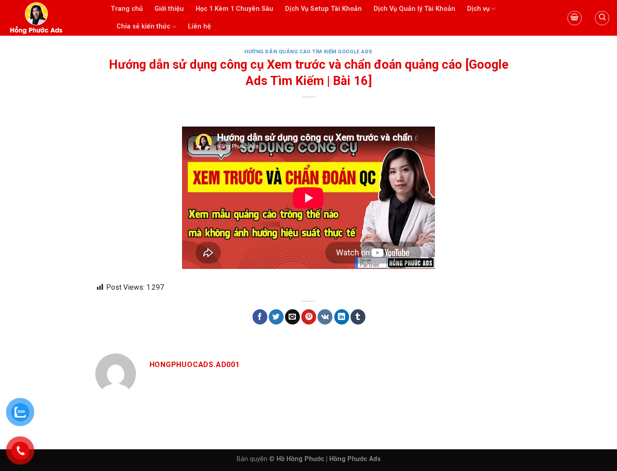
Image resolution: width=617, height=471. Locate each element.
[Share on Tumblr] (358, 317)
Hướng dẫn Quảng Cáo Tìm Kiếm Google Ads (308, 52)
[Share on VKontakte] (325, 317)
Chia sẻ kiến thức (143, 26)
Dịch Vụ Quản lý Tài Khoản (414, 9)
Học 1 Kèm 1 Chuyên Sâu (234, 9)
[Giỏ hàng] (574, 18)
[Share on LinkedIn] (341, 317)
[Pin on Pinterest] (308, 317)
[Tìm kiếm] (602, 18)
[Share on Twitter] (276, 317)
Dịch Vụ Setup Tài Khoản (323, 9)
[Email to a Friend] (292, 317)
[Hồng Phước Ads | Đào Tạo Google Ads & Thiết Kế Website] (52, 18)
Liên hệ (199, 26)
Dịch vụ (478, 9)
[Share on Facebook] (259, 317)
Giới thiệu (169, 9)
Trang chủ (127, 9)
